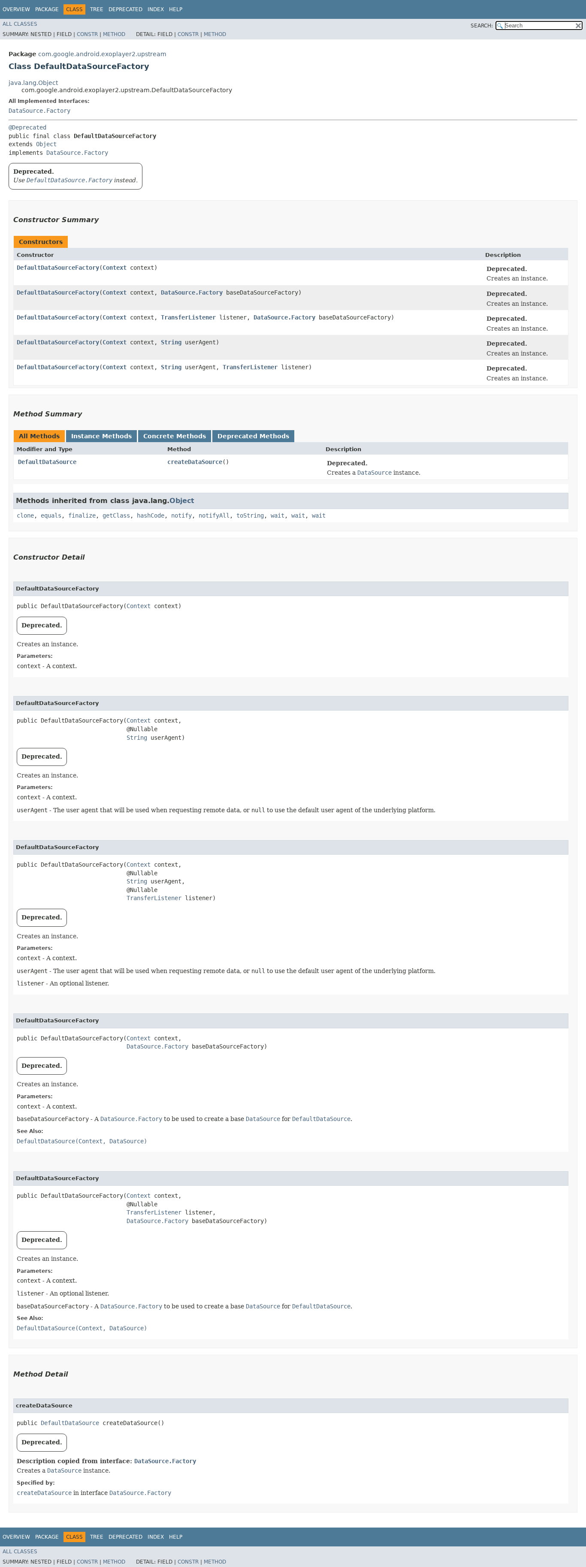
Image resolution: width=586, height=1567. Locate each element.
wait (277, 515)
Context (115, 267)
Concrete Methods (174, 436)
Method (114, 34)
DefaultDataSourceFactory (58, 267)
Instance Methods (101, 436)
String (171, 342)
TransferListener (188, 317)
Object (46, 144)
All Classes (20, 24)
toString (250, 515)
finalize (82, 515)
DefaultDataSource (47, 461)
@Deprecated (27, 127)
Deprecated (125, 9)
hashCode (150, 515)
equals (51, 515)
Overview (16, 9)
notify (181, 515)
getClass (116, 515)
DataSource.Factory (39, 110)
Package (47, 9)
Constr (87, 34)
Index (156, 9)
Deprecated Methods (253, 436)
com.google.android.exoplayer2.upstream (102, 54)
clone (25, 515)
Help (175, 9)
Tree (96, 9)
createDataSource (194, 461)
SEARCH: (482, 26)
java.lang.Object (33, 82)
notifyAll (214, 515)
